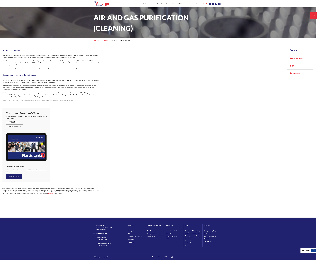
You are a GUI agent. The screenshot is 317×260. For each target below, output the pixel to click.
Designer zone (296, 58)
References (295, 73)
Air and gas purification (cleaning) (120, 40)
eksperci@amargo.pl (14, 126)
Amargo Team (132, 231)
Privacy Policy (51, 193)
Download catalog (13, 176)
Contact (198, 3)
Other (174, 3)
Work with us (131, 239)
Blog (292, 66)
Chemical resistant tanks (154, 231)
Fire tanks (169, 234)
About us (191, 3)
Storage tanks (151, 234)
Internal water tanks (171, 231)
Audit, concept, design (149, 3)
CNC (186, 246)
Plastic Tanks (160, 3)
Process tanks (151, 236)
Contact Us (207, 241)
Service (168, 3)
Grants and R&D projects (135, 236)
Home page (97, 40)
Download (131, 242)
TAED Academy (182, 3)
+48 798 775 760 (12, 122)
